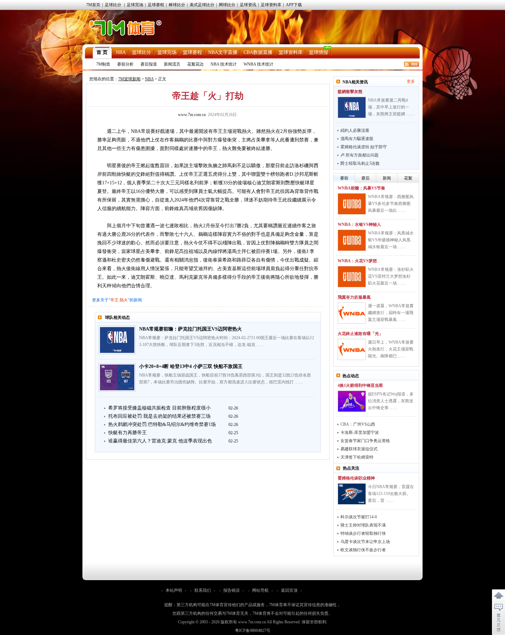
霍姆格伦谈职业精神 (356, 478)
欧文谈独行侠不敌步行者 (363, 549)
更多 (411, 81)
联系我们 (202, 590)
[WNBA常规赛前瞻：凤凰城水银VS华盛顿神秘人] (352, 240)
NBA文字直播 (222, 52)
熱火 (124, 300)
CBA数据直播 (258, 52)
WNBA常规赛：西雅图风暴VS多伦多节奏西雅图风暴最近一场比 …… (391, 203)
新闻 (387, 178)
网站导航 (260, 590)
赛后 (365, 178)
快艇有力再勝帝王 (127, 432)
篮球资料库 (291, 52)
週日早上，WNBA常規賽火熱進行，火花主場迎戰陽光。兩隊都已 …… (391, 349)
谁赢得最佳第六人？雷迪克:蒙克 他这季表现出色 (160, 440)
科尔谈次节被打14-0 (358, 517)
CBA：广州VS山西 (357, 424)
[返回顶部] (498, 595)
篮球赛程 (192, 52)
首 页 (102, 52)
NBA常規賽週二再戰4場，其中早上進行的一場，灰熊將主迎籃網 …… (391, 107)
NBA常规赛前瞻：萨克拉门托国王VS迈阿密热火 (190, 329)
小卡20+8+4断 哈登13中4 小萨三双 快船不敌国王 (191, 366)
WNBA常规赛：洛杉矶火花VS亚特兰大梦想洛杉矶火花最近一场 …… (391, 276)
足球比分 (113, 4)
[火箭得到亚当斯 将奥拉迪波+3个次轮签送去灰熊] (352, 401)
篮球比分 (141, 52)
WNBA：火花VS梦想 (357, 260)
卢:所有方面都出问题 (359, 155)
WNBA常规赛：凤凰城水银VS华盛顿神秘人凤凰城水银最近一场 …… (391, 240)
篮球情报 (318, 52)
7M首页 (93, 4)
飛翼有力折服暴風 (354, 297)
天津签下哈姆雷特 (356, 457)
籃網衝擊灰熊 (350, 91)
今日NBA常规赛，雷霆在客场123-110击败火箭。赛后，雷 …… (391, 493)
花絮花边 (195, 64)
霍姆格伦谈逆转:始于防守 (363, 147)
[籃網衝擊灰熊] (352, 107)
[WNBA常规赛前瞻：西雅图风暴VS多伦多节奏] (352, 204)
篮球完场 (167, 52)
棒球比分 (177, 4)
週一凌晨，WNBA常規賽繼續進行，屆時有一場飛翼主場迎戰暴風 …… (391, 312)
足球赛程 (156, 4)
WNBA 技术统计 (258, 64)
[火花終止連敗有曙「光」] (352, 349)
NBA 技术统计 (224, 64)
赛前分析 (125, 64)
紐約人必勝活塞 (354, 130)
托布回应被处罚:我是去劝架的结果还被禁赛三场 (159, 416)
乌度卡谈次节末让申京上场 (365, 541)
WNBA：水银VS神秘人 (359, 224)
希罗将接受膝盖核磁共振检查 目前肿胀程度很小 (159, 408)
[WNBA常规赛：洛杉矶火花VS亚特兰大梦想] (352, 276)
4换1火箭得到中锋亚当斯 (360, 385)
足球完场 (135, 4)
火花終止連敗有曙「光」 (360, 333)
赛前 (344, 178)
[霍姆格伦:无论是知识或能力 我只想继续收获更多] (352, 494)
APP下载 (294, 4)
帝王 (114, 300)
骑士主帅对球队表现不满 (363, 525)
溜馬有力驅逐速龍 (356, 138)
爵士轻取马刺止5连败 (360, 163)
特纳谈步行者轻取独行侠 (363, 533)
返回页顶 (289, 590)
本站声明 (174, 590)
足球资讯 (248, 4)
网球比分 (227, 4)
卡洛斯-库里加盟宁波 (359, 432)
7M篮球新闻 (129, 79)
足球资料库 (271, 4)
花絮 (408, 178)
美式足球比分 (202, 4)
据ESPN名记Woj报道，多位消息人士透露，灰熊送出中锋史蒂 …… (391, 401)
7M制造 (103, 64)
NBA (121, 52)
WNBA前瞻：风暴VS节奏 (361, 188)
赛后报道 (149, 64)
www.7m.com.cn (192, 114)
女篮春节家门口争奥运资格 (365, 440)
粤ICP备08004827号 (252, 630)
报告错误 (231, 590)
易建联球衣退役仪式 (359, 449)
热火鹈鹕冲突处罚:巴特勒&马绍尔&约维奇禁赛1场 (162, 424)
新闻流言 (172, 64)
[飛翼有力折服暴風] (352, 313)
